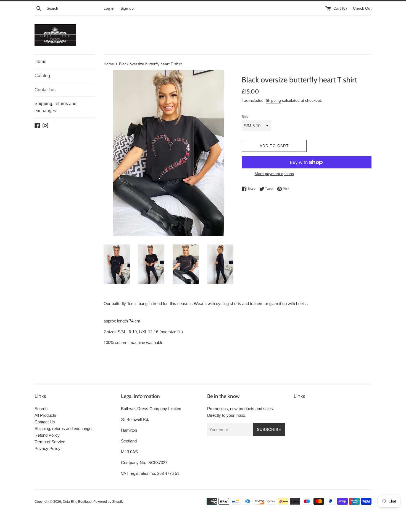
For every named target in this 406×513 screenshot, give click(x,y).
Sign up (127, 8)
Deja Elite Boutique (77, 502)
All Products (45, 415)
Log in (109, 8)
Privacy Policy (47, 448)
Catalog (42, 75)
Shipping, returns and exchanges (56, 107)
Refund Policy (47, 435)
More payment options (274, 173)
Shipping (273, 100)
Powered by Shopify (108, 502)
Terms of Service (50, 441)
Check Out (362, 8)
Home (40, 61)
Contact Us (45, 422)
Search (41, 408)
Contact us (45, 89)
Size (245, 117)
